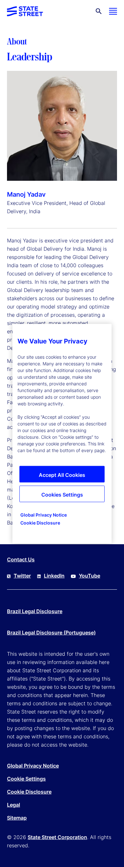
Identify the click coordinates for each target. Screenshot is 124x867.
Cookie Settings (26, 779)
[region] (62, 433)
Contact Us (21, 559)
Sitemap (17, 818)
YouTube (89, 575)
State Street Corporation (57, 837)
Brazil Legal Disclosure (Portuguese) (51, 632)
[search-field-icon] (99, 11)
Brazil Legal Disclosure (34, 611)
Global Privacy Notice (33, 765)
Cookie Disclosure (29, 792)
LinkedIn (54, 575)
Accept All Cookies (62, 474)
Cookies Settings (62, 494)
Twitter (22, 575)
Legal (13, 805)
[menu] (113, 11)
